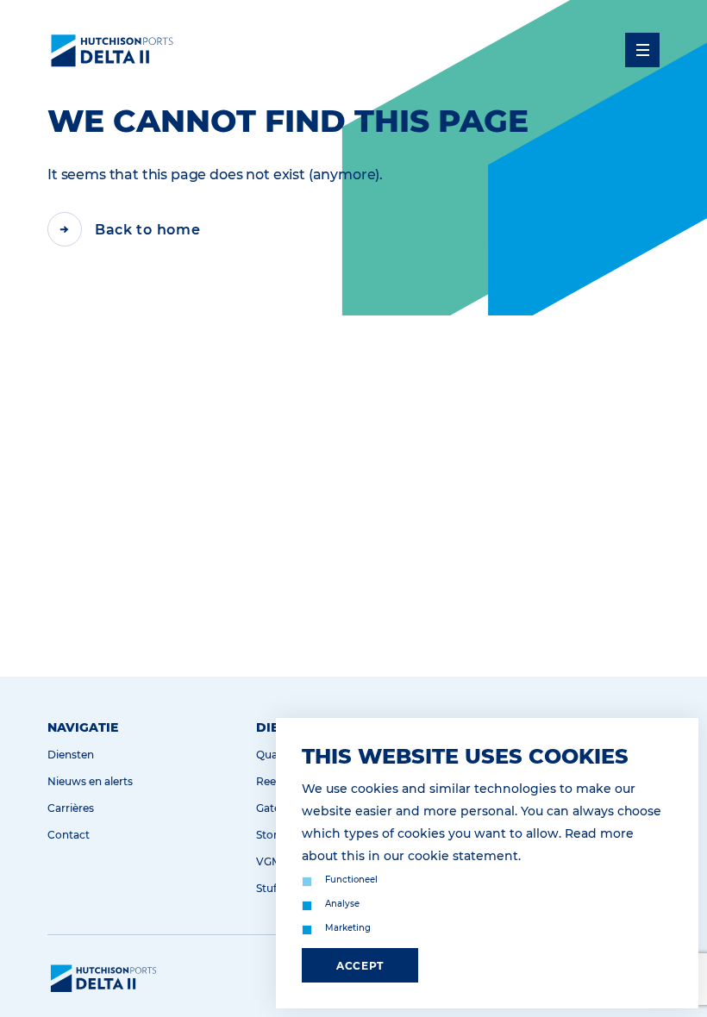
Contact (68, 834)
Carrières (70, 808)
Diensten (70, 754)
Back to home (147, 229)
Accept (360, 965)
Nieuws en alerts (90, 781)
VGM (268, 861)
